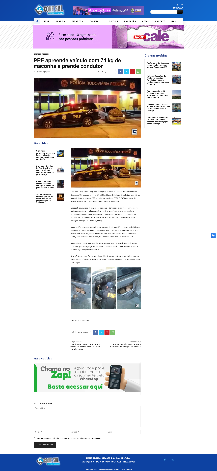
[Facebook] (177, 4)
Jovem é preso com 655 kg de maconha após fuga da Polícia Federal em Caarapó (158, 107)
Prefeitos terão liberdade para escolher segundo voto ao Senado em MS (158, 65)
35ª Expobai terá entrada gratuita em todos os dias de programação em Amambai (44, 198)
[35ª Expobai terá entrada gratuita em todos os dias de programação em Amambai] (60, 197)
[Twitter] (126, 71)
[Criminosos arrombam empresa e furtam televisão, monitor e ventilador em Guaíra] (60, 153)
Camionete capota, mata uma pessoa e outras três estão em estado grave (85, 346)
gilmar (39, 72)
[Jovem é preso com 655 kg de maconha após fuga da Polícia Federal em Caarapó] (176, 107)
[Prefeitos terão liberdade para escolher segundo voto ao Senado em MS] (176, 66)
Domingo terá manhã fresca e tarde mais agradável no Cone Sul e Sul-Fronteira (158, 94)
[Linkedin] (181, 4)
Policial (45, 54)
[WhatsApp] (138, 71)
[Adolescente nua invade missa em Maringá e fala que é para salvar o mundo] (60, 184)
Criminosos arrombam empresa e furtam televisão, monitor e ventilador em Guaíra (45, 155)
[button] (37, 21)
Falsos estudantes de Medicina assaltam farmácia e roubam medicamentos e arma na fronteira (158, 80)
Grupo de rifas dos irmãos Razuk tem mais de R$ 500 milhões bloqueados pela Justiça (45, 170)
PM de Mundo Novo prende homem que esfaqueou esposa (125, 345)
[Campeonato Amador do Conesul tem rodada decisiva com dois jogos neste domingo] (176, 121)
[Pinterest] (132, 71)
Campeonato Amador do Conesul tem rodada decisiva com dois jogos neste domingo (158, 120)
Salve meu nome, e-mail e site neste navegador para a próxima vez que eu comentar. (69, 438)
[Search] (180, 12)
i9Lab (130, 469)
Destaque (37, 54)
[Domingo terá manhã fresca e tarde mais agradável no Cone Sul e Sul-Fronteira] (176, 94)
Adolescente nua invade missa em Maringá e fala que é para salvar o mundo (45, 184)
